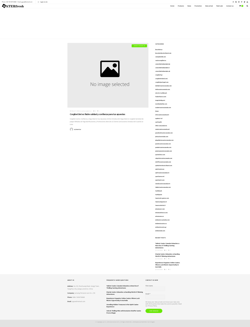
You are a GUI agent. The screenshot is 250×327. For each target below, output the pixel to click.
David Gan (77, 129)
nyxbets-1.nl (158, 118)
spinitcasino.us (159, 169)
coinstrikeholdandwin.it (162, 67)
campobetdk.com (160, 57)
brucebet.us (158, 49)
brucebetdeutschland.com (163, 53)
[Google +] (236, 2)
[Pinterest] (241, 2)
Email (148, 294)
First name (149, 286)
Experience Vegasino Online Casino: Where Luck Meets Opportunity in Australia (167, 265)
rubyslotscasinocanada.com (163, 158)
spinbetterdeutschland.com (163, 165)
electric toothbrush (161, 93)
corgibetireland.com (161, 78)
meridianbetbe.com (161, 104)
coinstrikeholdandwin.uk (162, 71)
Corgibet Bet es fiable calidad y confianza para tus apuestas (97, 114)
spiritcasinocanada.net (162, 172)
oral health (158, 122)
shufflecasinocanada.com (163, 162)
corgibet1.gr (158, 75)
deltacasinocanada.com (162, 89)
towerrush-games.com (162, 198)
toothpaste (158, 194)
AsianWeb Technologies (148, 322)
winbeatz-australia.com (162, 220)
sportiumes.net (159, 176)
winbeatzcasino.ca (161, 223)
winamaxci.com (160, 209)
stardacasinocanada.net (162, 183)
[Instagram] (238, 2)
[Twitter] (244, 2)
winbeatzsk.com (160, 230)
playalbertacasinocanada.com (164, 140)
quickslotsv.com (160, 154)
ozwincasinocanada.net (162, 129)
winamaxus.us (159, 216)
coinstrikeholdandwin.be (162, 64)
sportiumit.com (159, 180)
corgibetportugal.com (161, 82)
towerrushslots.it (160, 205)
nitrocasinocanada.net (162, 114)
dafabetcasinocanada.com (163, 86)
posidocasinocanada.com (163, 144)
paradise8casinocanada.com (164, 133)
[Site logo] (13, 6)
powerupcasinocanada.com (163, 151)
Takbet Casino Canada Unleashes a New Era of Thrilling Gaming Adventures (167, 245)
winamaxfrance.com (161, 212)
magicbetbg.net (160, 100)
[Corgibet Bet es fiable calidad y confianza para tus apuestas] (107, 75)
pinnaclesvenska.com (161, 136)
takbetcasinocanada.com (163, 187)
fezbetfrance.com (160, 96)
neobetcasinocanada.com (163, 107)
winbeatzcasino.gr (160, 227)
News (157, 111)
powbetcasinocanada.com (163, 147)
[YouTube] (247, 2)
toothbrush (158, 191)
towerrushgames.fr (161, 202)
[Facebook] (233, 2)
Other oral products (161, 125)
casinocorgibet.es (160, 60)
